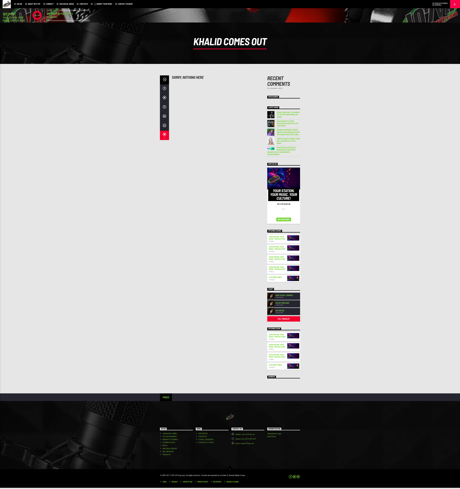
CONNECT (50, 4)
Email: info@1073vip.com (245, 443)
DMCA (165, 482)
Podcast (174, 482)
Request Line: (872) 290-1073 (246, 439)
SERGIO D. (167, 454)
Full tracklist (284, 319)
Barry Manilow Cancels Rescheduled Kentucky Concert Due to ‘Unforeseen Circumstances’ (281, 151)
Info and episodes (283, 219)
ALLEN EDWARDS (170, 436)
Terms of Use (187, 482)
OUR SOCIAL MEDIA (66, 4)
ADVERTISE (203, 433)
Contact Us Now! (232, 482)
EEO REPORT (217, 482)
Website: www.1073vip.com (245, 434)
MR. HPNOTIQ (168, 451)
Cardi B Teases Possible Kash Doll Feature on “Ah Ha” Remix (288, 141)
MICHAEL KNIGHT (170, 449)
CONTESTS (84, 4)
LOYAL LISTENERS (205, 439)
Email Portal (271, 436)
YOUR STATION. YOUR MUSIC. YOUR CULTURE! (277, 238)
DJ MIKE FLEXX (169, 442)
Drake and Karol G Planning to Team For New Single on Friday (288, 114)
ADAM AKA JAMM (170, 433)
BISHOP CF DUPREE (170, 439)
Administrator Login (274, 434)
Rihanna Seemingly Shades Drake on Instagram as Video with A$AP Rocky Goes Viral (288, 132)
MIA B (165, 445)
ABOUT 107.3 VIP (34, 4)
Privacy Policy (202, 482)
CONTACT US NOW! (125, 4)
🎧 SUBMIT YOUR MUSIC (103, 4)
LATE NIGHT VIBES (275, 277)
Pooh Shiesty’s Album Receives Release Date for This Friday (287, 123)
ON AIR (19, 4)
